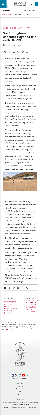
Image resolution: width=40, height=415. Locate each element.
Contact (27, 14)
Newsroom (6, 10)
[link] (5, 288)
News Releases (6, 14)
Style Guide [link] (9, 330)
